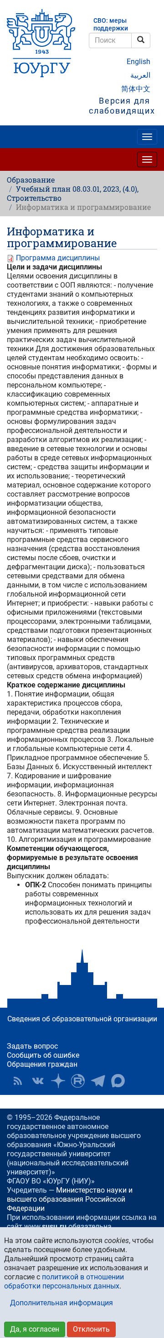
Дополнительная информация (61, 1302)
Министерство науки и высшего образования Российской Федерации (70, 1199)
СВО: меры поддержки (110, 24)
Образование (31, 179)
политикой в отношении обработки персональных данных (64, 1281)
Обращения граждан (42, 1064)
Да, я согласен (34, 1329)
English (138, 61)
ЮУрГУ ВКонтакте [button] (38, 1081)
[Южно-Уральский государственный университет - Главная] (41, 43)
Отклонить (91, 1329)
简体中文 (135, 89)
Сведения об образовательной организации (82, 1019)
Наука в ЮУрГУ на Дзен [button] (58, 1081)
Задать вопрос (32, 1046)
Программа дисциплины (58, 258)
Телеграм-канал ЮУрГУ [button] (98, 1081)
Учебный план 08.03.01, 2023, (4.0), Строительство (72, 193)
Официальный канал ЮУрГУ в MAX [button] (118, 1081)
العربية (140, 75)
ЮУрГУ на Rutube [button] (78, 1081)
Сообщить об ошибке (43, 1055)
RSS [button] (17, 1081)
